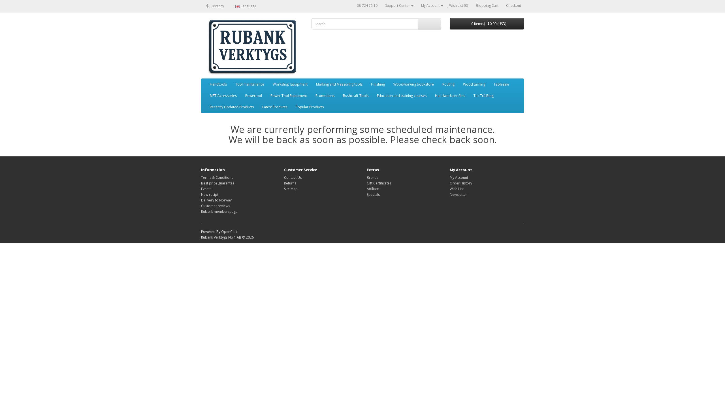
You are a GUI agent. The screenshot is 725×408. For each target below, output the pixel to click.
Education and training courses (402, 95)
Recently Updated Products (232, 107)
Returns (290, 183)
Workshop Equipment (290, 84)
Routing (448, 84)
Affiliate (373, 188)
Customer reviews (215, 205)
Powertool (253, 95)
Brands (372, 177)
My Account (459, 177)
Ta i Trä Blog (484, 95)
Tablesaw (501, 84)
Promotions (324, 95)
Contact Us (293, 177)
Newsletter (458, 194)
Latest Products (274, 107)
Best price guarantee (217, 183)
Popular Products (310, 107)
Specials (373, 194)
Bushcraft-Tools (355, 95)
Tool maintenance (249, 84)
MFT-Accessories (223, 95)
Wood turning (474, 84)
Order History (461, 183)
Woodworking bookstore (413, 84)
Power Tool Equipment (288, 95)
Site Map (291, 188)
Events (206, 188)
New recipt (209, 194)
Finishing (378, 84)
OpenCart (229, 231)
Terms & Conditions (217, 177)
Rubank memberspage (219, 211)
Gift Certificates (379, 183)
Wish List (457, 188)
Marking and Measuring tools (339, 84)
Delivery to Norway (216, 200)
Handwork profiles (450, 95)
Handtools (218, 84)
